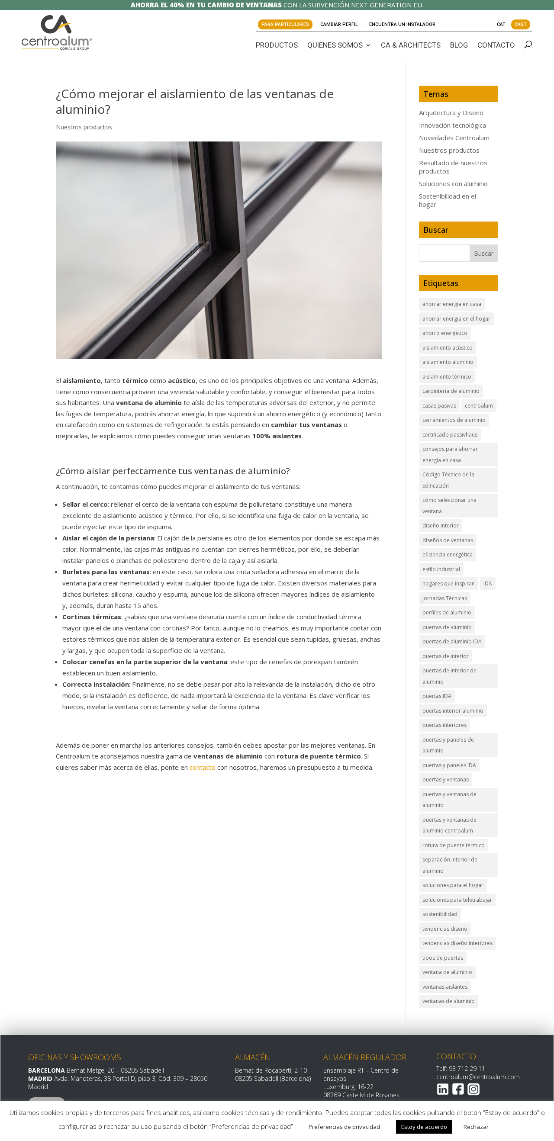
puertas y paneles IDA (449, 765)
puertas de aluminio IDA (452, 641)
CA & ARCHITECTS (411, 45)
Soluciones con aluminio (453, 183)
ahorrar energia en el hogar (456, 318)
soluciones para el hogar (452, 885)
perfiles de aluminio (446, 612)
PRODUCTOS (277, 45)
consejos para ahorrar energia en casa (450, 454)
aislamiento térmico (446, 376)
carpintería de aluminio (451, 391)
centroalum (479, 405)
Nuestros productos (84, 127)
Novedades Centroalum (454, 137)
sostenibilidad (439, 914)
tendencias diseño (444, 928)
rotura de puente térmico (453, 845)
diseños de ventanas (447, 540)
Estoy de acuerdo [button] (424, 1127)
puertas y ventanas (445, 779)
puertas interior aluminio (452, 710)
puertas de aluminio (447, 627)
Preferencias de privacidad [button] (344, 1127)
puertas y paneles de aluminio (448, 745)
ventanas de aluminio (448, 1001)
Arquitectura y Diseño (451, 112)
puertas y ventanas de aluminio (449, 800)
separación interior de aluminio (449, 865)
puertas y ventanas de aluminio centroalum (449, 825)
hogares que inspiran (448, 583)
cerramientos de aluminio (454, 420)
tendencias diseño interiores (457, 943)
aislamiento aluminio (447, 362)
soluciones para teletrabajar (457, 899)
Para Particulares (285, 24)
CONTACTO (496, 45)
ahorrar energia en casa (451, 304)
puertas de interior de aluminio (449, 676)
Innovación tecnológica (452, 125)
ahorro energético (444, 333)
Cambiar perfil (339, 24)
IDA (487, 583)
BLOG (459, 45)
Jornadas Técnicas (444, 598)
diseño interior (440, 525)
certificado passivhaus (449, 434)
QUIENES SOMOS (335, 45)
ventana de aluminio (447, 972)
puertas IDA (436, 696)
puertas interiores (444, 725)
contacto (203, 767)
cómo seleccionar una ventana (449, 505)
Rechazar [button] (476, 1127)
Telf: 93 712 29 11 (460, 1068)
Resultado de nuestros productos (453, 166)
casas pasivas (439, 405)
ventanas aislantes (444, 986)
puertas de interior (445, 656)
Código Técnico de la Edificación (448, 480)
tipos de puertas (442, 957)
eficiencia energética (447, 554)
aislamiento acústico (447, 347)
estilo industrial (441, 569)
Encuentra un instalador (402, 24)
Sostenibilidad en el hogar (447, 200)
